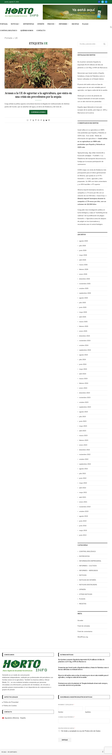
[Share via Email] (49, 120)
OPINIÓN (40, 24)
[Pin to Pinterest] (36, 120)
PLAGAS (85, 24)
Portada (8, 38)
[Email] (106, 2)
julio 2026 (82, 245)
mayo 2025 (83, 312)
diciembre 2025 (84, 279)
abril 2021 (82, 497)
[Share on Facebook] (30, 120)
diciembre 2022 (84, 450)
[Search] (111, 27)
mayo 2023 (83, 426)
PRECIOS (50, 24)
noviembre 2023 (84, 397)
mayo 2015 (83, 530)
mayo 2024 (83, 369)
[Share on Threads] (44, 120)
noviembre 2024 (84, 340)
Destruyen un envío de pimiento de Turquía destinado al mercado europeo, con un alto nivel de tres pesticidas (91, 98)
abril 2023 (82, 431)
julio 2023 (82, 416)
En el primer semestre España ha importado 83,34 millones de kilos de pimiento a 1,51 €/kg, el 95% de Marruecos (92, 64)
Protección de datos (66, 728)
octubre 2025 (83, 288)
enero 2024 (83, 388)
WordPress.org (83, 637)
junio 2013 (82, 535)
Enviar (65, 740)
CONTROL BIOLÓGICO (8, 30)
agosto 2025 (83, 298)
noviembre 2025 (84, 283)
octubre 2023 (83, 402)
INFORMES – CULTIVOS (88, 566)
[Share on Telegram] (41, 120)
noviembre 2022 (84, 454)
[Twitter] (102, 2)
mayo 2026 (83, 255)
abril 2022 (82, 488)
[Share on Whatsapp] (38, 120)
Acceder (80, 620)
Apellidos (88, 712)
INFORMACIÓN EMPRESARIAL (90, 561)
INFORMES (63, 24)
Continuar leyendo (38, 112)
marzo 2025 (83, 321)
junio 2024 (82, 364)
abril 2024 (82, 374)
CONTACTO (40, 30)
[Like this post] (27, 120)
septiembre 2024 (85, 350)
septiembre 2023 (85, 407)
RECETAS (75, 24)
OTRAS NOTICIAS (85, 594)
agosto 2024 (83, 355)
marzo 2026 (83, 265)
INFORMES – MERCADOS (88, 570)
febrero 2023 (83, 440)
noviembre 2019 (84, 507)
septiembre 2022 (85, 464)
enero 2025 (83, 331)
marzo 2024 (83, 378)
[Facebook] (99, 2)
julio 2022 (82, 473)
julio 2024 (82, 359)
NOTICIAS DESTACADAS (88, 584)
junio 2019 (82, 521)
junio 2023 (82, 421)
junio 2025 (82, 307)
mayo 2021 (83, 492)
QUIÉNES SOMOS (26, 30)
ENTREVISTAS (28, 24)
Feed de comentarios (85, 631)
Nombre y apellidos (66, 704)
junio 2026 (82, 250)
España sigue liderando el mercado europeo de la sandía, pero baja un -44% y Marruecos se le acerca (92, 110)
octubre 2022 (83, 459)
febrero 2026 (83, 269)
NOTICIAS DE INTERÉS (87, 580)
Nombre (60, 712)
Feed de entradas (84, 626)
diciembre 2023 (84, 393)
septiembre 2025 (85, 293)
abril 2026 (82, 260)
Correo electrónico (66, 717)
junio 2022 (82, 478)
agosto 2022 (83, 469)
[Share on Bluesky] (46, 120)
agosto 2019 (83, 516)
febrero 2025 (83, 326)
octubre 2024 (83, 345)
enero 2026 (83, 274)
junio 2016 (82, 525)
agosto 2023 (83, 412)
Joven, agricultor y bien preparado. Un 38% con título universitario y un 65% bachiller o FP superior (92, 181)
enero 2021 (83, 502)
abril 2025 (82, 317)
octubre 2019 (83, 511)
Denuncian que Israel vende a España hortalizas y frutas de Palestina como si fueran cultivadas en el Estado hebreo (91, 76)
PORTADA (4, 24)
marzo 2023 (83, 435)
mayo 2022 (83, 483)
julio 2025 (82, 302)
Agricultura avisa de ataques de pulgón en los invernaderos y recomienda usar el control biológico (92, 221)
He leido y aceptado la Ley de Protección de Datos (80, 731)
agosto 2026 (83, 241)
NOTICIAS (14, 24)
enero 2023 (83, 445)
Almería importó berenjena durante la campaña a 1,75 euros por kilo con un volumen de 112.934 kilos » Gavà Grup (91, 192)
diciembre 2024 (84, 336)
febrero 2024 (83, 383)
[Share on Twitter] (33, 120)
